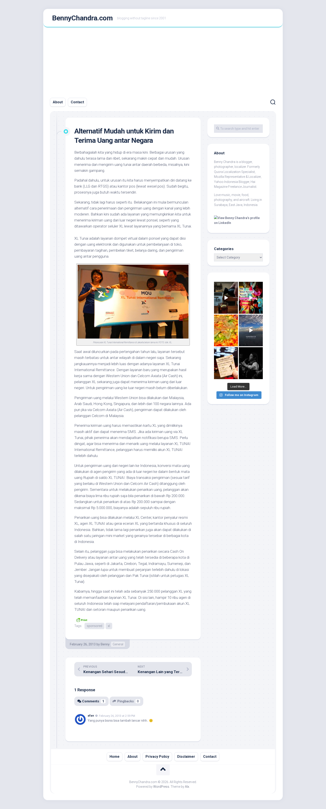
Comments (93, 701)
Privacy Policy (157, 756)
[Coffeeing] (226, 298)
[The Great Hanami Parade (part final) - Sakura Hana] (251, 298)
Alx (187, 786)
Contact (77, 102)
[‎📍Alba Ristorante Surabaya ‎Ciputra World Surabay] (226, 331)
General (118, 644)
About (58, 102)
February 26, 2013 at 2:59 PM (117, 715)
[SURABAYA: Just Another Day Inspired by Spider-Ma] (251, 331)
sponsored (94, 626)
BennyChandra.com (82, 18)
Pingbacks (128, 701)
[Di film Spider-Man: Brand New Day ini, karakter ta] (226, 363)
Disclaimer (186, 756)
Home (115, 756)
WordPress (161, 786)
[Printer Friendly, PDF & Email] (81, 619)
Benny (105, 644)
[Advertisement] (163, 60)
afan (91, 715)
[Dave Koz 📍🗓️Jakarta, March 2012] (251, 363)
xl (109, 626)
